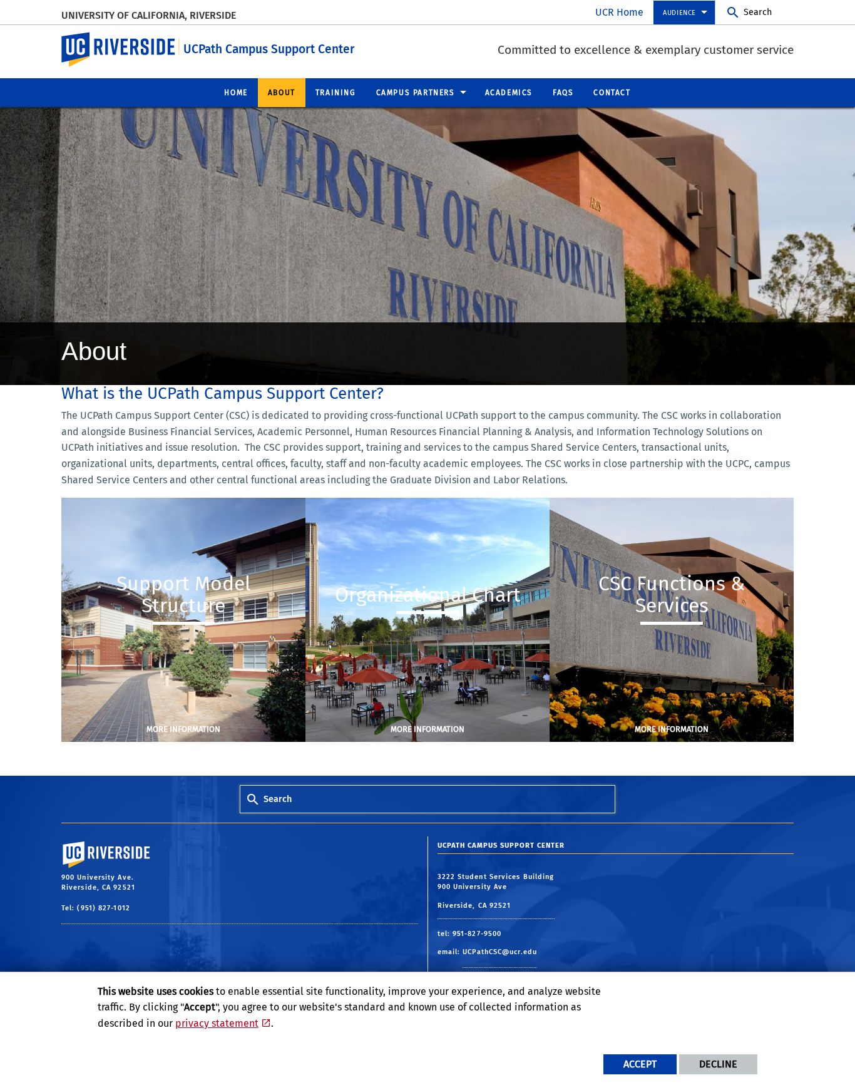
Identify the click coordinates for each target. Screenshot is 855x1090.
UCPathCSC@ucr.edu (500, 952)
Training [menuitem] (335, 92)
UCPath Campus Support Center (269, 49)
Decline (718, 1064)
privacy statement (217, 1023)
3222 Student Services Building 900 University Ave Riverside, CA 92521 (496, 891)
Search (758, 12)
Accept (640, 1064)
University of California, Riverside (148, 15)
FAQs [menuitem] (563, 92)
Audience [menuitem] (679, 13)
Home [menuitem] (235, 92)
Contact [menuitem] (611, 92)
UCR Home (619, 12)
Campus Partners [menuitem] (415, 92)
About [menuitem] (281, 92)
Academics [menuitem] (509, 92)
